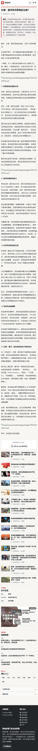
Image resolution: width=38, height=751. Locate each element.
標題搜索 (5, 694)
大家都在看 (6, 689)
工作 (34, 677)
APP (22, 725)
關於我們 (24, 722)
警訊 (3, 681)
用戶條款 (24, 720)
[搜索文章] (30, 2)
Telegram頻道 (7, 712)
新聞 (3, 677)
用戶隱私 (24, 715)
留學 (19, 677)
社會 (8, 677)
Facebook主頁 (7, 715)
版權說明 (24, 717)
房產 (24, 677)
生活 (9, 594)
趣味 (29, 677)
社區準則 (24, 712)
